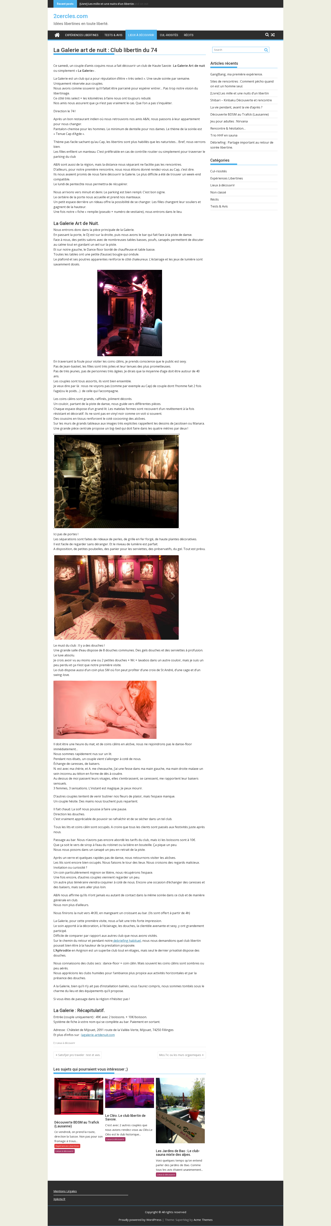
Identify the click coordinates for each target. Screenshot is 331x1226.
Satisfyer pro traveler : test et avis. (79, 1055)
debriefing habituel (127, 941)
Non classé (218, 192)
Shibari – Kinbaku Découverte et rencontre (241, 100)
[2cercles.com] (57, 34)
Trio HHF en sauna (223, 135)
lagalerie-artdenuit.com (98, 1035)
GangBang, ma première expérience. (236, 74)
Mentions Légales (65, 1191)
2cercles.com (70, 16)
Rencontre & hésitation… (228, 128)
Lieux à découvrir (141, 35)
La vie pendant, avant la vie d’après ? (236, 107)
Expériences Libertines (81, 35)
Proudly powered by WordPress (140, 1220)
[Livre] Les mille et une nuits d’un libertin (106, 4)
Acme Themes (203, 1220)
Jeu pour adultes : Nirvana (229, 121)
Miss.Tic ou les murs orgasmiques (180, 1055)
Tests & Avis (113, 35)
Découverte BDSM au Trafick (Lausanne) (239, 114)
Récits (188, 35)
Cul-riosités (169, 35)
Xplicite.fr (59, 1199)
